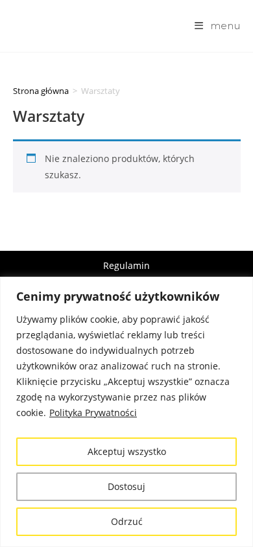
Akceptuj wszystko (127, 451)
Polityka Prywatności (93, 412)
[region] (126, 412)
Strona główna (41, 91)
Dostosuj (126, 486)
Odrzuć (127, 521)
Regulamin (126, 265)
